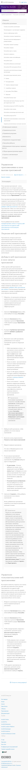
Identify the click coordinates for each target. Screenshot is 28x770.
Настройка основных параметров (12, 36)
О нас (2, 739)
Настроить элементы (9, 54)
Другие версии (18, 174)
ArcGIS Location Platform (7, 726)
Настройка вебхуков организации (12, 63)
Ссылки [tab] (5, 157)
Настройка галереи (8, 47)
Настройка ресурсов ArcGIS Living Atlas (14, 106)
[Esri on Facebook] (5, 757)
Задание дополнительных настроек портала (15, 123)
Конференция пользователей (9, 746)
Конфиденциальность (6, 763)
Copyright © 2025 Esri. (6, 761)
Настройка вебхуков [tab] (9, 143)
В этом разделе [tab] (6, 181)
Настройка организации (19, 14)
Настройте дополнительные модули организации (13, 71)
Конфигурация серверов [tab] (10, 127)
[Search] (20, 2)
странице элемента (18, 377)
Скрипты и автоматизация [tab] (10, 154)
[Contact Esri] (10, 757)
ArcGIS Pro (4, 722)
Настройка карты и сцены (10, 51)
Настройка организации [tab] (10, 23)
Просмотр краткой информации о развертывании (12, 40)
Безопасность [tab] (7, 136)
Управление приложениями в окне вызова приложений (14, 119)
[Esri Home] (4, 752)
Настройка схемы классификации (12, 57)
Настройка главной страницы (11, 44)
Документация (5, 713)
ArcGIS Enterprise (8, 2)
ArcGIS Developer (6, 729)
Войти (25, 2)
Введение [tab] (6, 20)
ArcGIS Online (5, 719)
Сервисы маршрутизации (12, 85)
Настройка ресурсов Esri (10, 115)
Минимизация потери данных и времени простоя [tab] (14, 147)
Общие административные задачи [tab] (12, 151)
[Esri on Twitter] (2, 757)
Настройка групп (8, 60)
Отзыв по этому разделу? (19, 682)
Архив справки (5, 177)
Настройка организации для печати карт (14, 112)
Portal (2, 701)
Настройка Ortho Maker (11, 91)
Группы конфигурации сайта (11, 33)
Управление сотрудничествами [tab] (12, 140)
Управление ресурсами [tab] (9, 133)
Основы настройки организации (12, 26)
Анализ (7, 78)
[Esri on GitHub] (7, 757)
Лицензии (8, 94)
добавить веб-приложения (9, 206)
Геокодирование (10, 81)
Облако (3, 708)
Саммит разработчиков (7, 749)
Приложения (4, 711)
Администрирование (6, 14)
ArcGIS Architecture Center (8, 733)
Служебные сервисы (11, 88)
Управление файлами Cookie (8, 765)
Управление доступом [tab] (9, 130)
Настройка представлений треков (12, 75)
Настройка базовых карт (10, 97)
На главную (4, 699)
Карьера (3, 742)
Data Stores (4, 706)
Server (3, 704)
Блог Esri (3, 744)
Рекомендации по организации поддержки (14, 30)
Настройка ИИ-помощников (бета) (12, 67)
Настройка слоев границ (10, 109)
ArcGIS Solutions (5, 731)
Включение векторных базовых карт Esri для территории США (14, 101)
